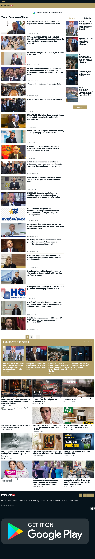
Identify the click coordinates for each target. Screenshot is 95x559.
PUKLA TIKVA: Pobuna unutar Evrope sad (44, 99)
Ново (76, 501)
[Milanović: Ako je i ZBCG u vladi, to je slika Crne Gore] (13, 58)
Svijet (39, 501)
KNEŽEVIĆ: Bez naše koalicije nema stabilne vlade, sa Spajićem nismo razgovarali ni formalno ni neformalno (43, 195)
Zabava (49, 501)
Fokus (71, 501)
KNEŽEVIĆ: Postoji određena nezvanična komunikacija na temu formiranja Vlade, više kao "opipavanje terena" (44, 304)
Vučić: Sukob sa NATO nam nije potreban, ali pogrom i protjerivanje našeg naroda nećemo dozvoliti (86, 25)
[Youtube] (92, 495)
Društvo (22, 501)
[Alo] (3, 1)
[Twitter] (88, 495)
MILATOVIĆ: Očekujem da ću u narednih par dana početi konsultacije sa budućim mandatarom (45, 117)
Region (33, 501)
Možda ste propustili (16, 342)
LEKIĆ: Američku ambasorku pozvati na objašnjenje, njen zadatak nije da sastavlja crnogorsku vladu (45, 226)
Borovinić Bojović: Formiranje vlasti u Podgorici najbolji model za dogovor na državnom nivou (44, 257)
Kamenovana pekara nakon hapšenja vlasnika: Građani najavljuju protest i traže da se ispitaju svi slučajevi (86, 58)
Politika (4, 501)
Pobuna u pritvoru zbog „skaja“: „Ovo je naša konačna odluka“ (85, 73)
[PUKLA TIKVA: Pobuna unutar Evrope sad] (13, 105)
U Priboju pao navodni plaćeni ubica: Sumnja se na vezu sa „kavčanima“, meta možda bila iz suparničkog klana (86, 91)
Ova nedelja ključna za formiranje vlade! (44, 84)
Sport (43, 501)
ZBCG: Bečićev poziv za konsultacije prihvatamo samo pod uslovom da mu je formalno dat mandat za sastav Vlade (44, 164)
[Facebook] (80, 495)
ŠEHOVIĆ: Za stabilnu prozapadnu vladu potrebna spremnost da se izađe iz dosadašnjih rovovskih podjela (44, 242)
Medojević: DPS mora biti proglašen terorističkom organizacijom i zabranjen (86, 41)
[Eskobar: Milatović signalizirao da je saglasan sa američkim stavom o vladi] (13, 27)
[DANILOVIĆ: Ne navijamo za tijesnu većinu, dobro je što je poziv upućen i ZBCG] (13, 136)
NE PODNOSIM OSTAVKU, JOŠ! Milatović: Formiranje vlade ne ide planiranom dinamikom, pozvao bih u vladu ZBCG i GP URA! (45, 71)
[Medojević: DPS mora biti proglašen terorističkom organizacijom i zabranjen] (72, 45)
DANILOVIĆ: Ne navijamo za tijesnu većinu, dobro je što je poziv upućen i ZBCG (45, 132)
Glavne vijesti (58, 501)
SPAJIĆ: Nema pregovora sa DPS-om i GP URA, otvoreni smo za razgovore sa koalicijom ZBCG (44, 320)
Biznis (28, 501)
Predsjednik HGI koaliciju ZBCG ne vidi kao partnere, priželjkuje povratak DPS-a (45, 287)
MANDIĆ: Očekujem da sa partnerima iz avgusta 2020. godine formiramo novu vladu (44, 179)
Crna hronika (13, 501)
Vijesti (66, 501)
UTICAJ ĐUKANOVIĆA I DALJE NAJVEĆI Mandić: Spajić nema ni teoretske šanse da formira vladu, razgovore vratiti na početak (45, 40)
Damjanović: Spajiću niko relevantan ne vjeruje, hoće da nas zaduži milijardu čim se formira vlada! (44, 273)
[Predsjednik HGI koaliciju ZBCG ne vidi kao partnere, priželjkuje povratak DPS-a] (13, 292)
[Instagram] (84, 495)
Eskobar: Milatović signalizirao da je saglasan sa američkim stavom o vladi (43, 22)
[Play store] (45, 531)
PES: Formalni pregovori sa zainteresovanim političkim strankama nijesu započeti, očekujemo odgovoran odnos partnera (43, 212)
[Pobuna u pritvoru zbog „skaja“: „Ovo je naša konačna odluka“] (72, 78)
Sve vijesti (79, 107)
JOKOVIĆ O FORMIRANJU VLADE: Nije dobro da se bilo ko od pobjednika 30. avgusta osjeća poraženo (43, 148)
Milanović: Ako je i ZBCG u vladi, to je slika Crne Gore (45, 53)
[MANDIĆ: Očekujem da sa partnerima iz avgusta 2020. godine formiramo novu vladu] (13, 183)
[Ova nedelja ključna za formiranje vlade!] (13, 89)
